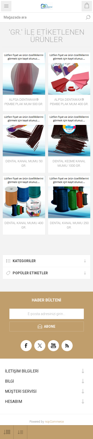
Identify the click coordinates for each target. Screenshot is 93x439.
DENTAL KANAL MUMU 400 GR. (23, 225)
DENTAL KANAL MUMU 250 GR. (69, 225)
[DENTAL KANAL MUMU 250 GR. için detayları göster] (69, 197)
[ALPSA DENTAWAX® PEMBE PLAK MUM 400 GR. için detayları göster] (69, 73)
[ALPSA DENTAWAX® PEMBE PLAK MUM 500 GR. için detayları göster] (24, 73)
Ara (88, 17)
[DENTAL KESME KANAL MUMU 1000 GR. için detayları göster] (69, 135)
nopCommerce (54, 421)
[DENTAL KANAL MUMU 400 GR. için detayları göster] (24, 197)
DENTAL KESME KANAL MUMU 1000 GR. (69, 163)
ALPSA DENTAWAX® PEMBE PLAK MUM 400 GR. (69, 102)
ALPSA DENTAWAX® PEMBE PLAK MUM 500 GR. (23, 102)
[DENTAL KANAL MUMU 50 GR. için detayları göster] (24, 135)
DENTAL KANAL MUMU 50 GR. (23, 163)
